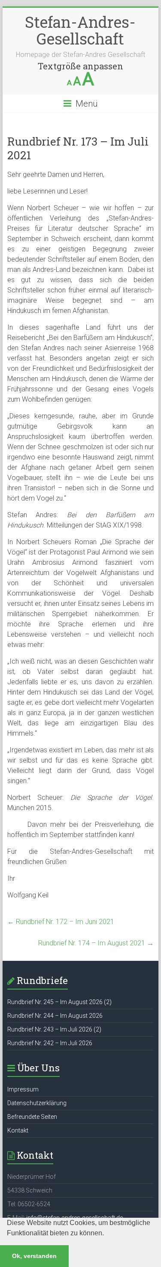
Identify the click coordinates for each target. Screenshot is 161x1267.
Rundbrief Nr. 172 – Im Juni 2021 (60, 922)
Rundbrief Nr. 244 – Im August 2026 (55, 1015)
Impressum (23, 1089)
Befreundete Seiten (32, 1116)
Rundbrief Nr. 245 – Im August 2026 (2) (59, 1002)
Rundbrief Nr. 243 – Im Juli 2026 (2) (54, 1029)
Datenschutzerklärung (37, 1103)
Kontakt (17, 1130)
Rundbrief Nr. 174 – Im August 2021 (96, 943)
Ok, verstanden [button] (34, 1255)
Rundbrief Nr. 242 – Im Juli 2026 (49, 1043)
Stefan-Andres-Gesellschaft (80, 30)
